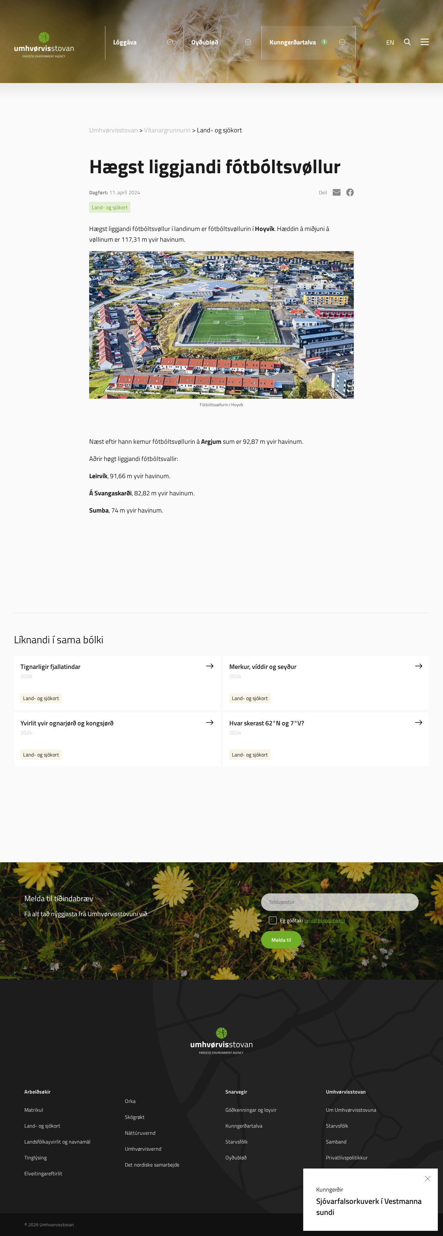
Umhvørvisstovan (113, 129)
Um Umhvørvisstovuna (351, 1109)
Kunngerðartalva (243, 1125)
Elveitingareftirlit (43, 1173)
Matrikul (33, 1109)
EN (390, 42)
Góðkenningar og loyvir (251, 1109)
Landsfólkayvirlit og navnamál (57, 1141)
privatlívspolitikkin (325, 920)
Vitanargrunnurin (167, 129)
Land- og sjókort (110, 207)
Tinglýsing (35, 1157)
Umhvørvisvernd (143, 1148)
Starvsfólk (236, 1141)
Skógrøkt (135, 1117)
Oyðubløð (236, 1157)
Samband (336, 1141)
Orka (130, 1101)
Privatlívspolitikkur (347, 1157)
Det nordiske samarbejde (152, 1164)
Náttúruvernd (140, 1132)
